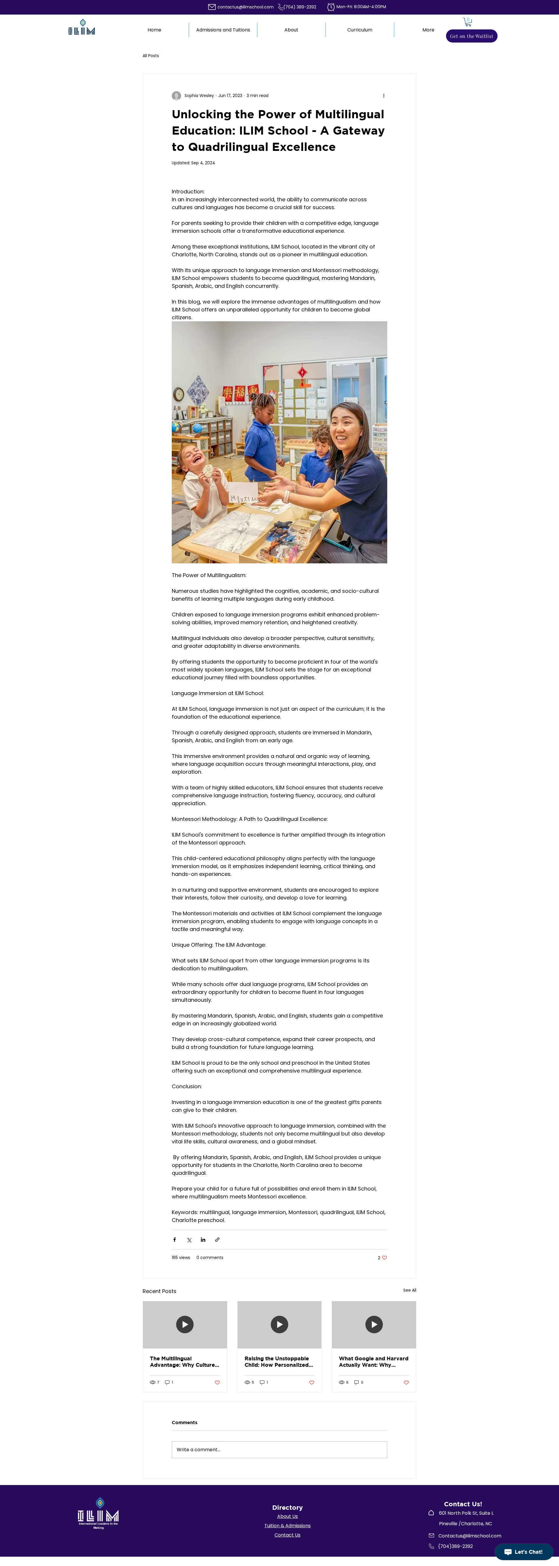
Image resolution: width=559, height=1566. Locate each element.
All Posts (151, 56)
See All (409, 1290)
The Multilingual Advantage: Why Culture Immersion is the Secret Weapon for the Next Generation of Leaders (182, 1361)
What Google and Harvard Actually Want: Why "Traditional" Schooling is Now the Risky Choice (373, 1361)
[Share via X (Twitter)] (189, 1239)
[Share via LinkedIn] (203, 1239)
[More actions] (383, 95)
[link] (468, 22)
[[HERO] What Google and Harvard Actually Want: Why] (374, 1324)
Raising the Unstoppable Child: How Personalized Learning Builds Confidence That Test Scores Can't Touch (277, 1361)
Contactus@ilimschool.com (469, 1536)
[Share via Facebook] (174, 1239)
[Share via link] (217, 1239)
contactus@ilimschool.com (245, 7)
